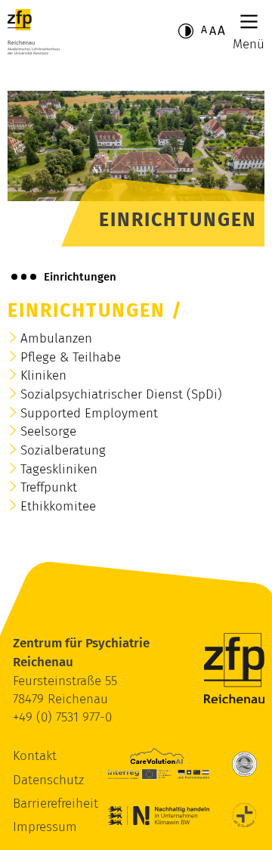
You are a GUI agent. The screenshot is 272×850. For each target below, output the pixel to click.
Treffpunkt (48, 487)
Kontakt (35, 756)
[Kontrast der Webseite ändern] (185, 31)
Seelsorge (48, 431)
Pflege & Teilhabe (70, 357)
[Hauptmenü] (249, 22)
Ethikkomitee (58, 506)
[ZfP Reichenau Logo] (34, 31)
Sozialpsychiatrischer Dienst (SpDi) (121, 394)
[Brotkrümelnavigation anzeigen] (24, 276)
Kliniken (43, 375)
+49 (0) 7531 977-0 (62, 717)
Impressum (45, 827)
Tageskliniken (58, 469)
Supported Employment (89, 413)
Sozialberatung (63, 450)
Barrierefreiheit (55, 803)
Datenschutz (48, 780)
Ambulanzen (56, 338)
